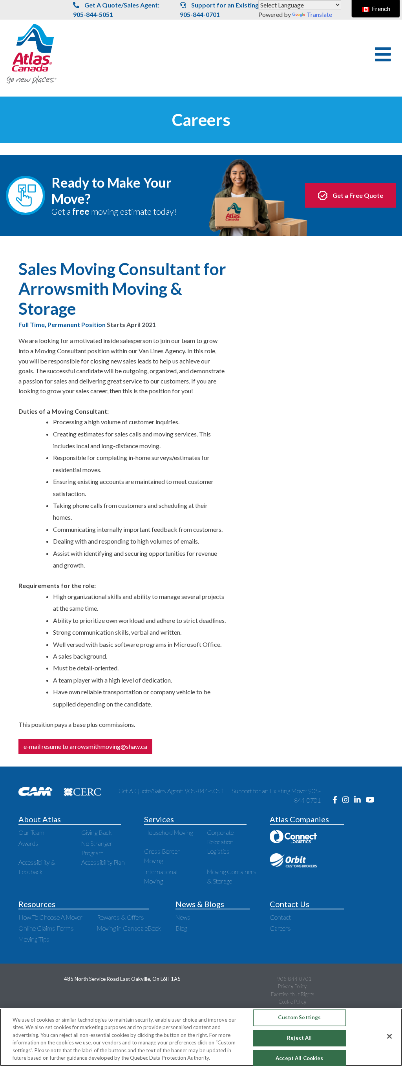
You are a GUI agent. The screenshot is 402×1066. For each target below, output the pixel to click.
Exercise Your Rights (292, 994)
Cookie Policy (292, 1001)
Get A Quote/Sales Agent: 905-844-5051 (116, 9)
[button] (383, 54)
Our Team (31, 832)
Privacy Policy (292, 986)
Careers (280, 928)
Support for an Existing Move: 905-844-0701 (229, 9)
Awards (28, 843)
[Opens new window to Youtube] (372, 800)
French (380, 8)
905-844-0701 (294, 979)
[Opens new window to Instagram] (348, 800)
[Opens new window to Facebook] (337, 800)
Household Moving (168, 832)
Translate (319, 14)
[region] (201, 1037)
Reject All (299, 1038)
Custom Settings (299, 1018)
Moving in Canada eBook (129, 928)
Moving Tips (33, 939)
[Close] (389, 1036)
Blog (181, 928)
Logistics (218, 851)
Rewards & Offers (120, 917)
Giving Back (96, 832)
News (182, 917)
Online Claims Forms (46, 928)
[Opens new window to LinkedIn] (360, 800)
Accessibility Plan (103, 862)
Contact (280, 917)
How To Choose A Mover (50, 917)
